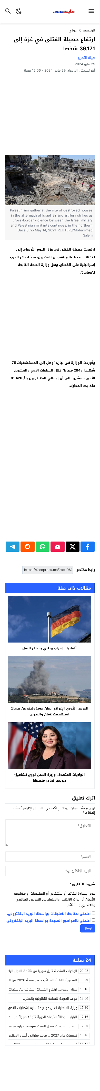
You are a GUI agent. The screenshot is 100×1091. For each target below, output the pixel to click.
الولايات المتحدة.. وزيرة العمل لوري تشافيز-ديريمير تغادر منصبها (49, 777)
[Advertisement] (50, 113)
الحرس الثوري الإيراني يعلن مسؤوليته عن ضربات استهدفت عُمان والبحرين (49, 711)
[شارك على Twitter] (72, 547)
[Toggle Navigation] (93, 11)
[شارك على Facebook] (87, 547)
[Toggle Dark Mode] (19, 11)
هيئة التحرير (86, 57)
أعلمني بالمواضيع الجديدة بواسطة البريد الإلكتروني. (48, 921)
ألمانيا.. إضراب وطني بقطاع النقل (49, 648)
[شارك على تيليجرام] (12, 547)
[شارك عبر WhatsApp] (42, 547)
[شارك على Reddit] (27, 547)
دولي (73, 30)
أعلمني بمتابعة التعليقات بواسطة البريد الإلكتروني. (49, 914)
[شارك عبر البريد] (57, 547)
